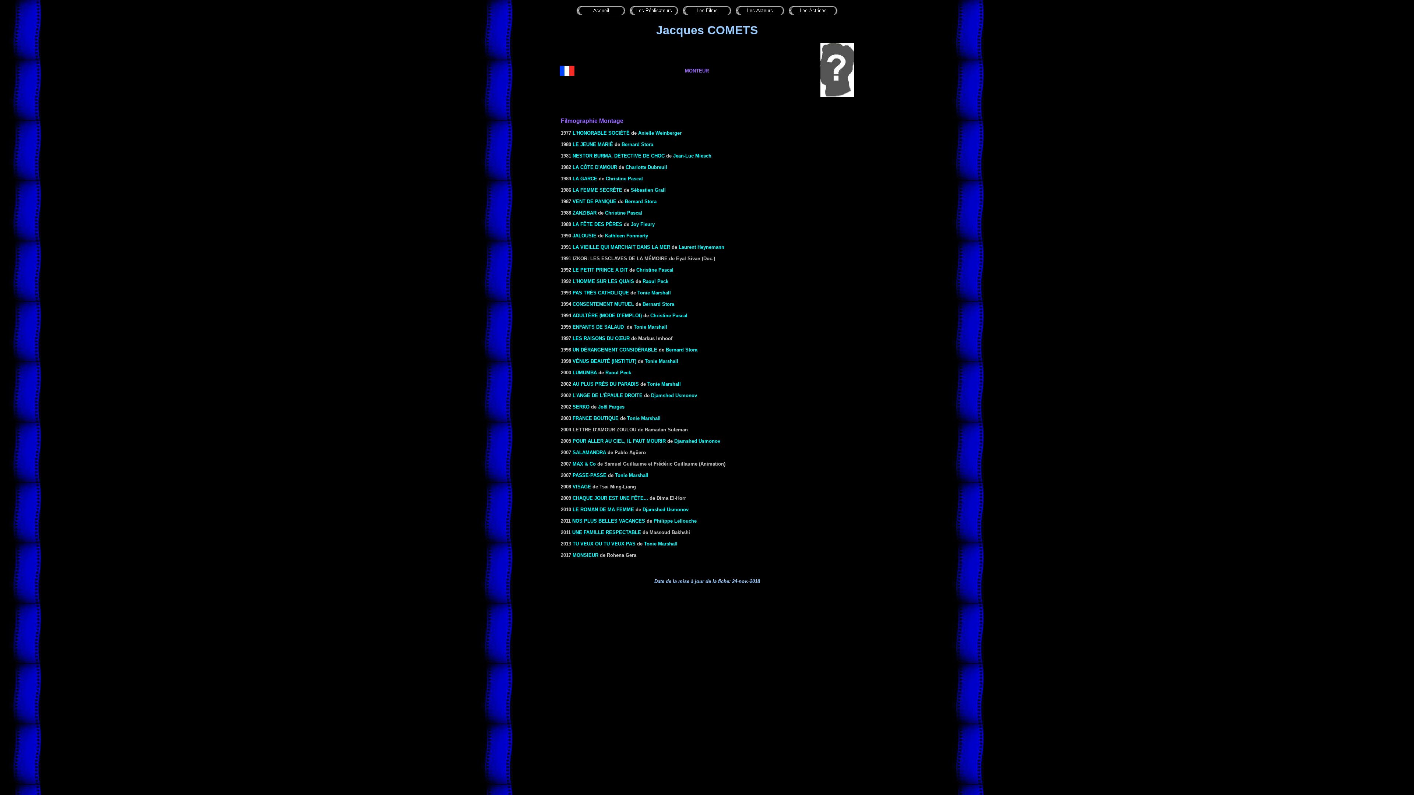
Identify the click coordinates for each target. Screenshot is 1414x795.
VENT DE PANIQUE (594, 201)
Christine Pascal (624, 178)
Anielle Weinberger (660, 133)
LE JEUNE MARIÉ (593, 144)
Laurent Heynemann (701, 247)
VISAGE (582, 487)
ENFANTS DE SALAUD (598, 327)
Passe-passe (589, 475)
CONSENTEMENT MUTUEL (603, 304)
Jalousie (585, 236)
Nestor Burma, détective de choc (619, 156)
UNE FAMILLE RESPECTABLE (606, 532)
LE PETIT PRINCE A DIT (600, 270)
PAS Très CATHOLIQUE (601, 293)
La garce (585, 178)
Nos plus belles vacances (608, 521)
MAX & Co (584, 464)
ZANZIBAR (585, 213)
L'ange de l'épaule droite (608, 395)
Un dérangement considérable (615, 350)
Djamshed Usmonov (674, 395)
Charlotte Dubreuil (646, 167)
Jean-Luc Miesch (692, 156)
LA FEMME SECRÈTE (597, 190)
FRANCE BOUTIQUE (596, 418)
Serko (581, 407)
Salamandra (589, 452)
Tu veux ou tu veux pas (604, 544)
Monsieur (585, 555)
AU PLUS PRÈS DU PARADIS (606, 384)
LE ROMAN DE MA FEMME (603, 509)
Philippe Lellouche (675, 521)
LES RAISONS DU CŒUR (601, 338)
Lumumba (585, 372)
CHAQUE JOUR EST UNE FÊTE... (610, 498)
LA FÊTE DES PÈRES (597, 224)
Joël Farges (611, 407)
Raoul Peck (655, 281)
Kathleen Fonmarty (626, 236)
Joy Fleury (643, 224)
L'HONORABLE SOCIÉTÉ (601, 133)
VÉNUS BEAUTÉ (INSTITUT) (604, 361)
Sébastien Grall (648, 190)
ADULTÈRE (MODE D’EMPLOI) (607, 315)
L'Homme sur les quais (603, 281)
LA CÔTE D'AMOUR (595, 167)
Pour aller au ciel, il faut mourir (619, 441)
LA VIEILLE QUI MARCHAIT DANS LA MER (621, 247)
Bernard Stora (637, 144)
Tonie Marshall (654, 293)
